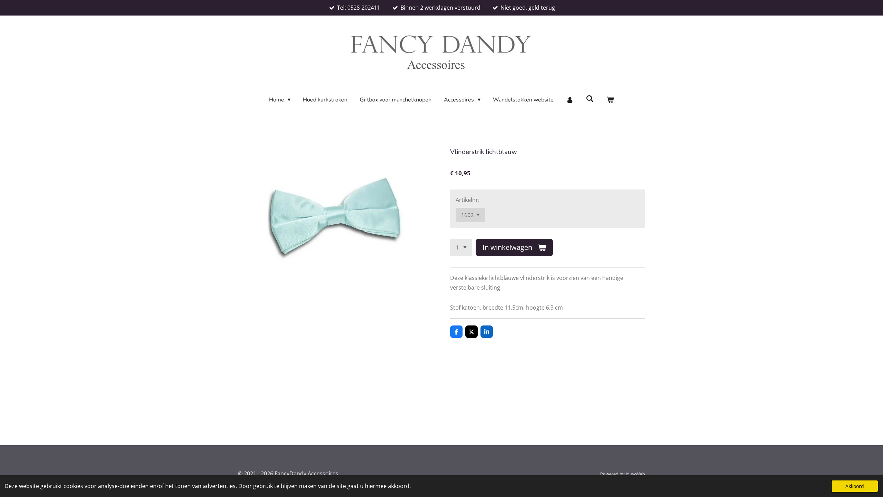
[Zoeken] (590, 98)
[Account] (570, 100)
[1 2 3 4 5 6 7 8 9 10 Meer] (461, 247)
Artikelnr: (467, 200)
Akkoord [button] (854, 486)
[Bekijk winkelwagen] (610, 100)
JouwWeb (635, 474)
